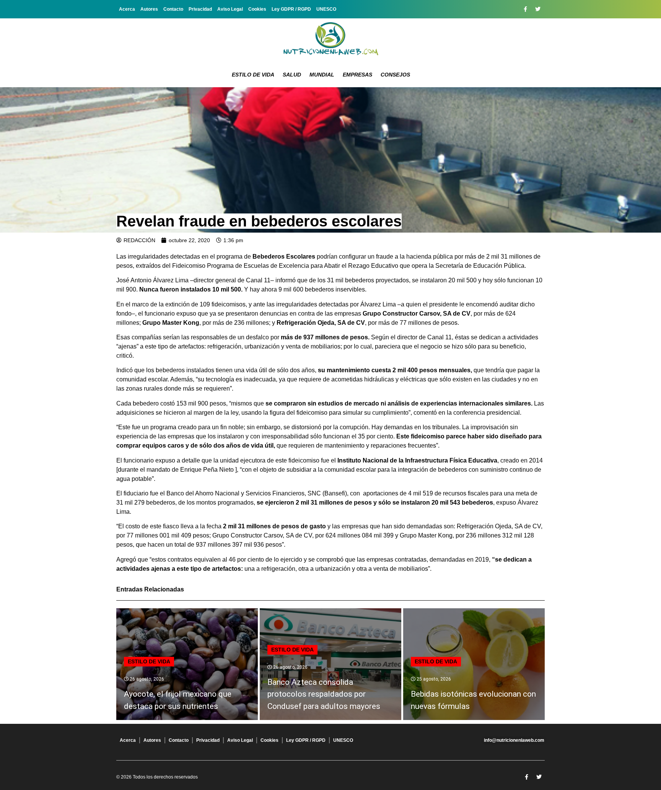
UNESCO (326, 9)
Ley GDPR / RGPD (291, 9)
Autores (149, 9)
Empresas (357, 75)
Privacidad (200, 9)
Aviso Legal (230, 9)
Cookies (257, 9)
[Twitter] (537, 9)
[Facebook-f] (525, 9)
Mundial (321, 75)
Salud (292, 75)
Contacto (173, 9)
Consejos (395, 75)
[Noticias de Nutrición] (330, 40)
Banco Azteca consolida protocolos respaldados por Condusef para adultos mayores (323, 694)
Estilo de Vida (253, 75)
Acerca (127, 9)
